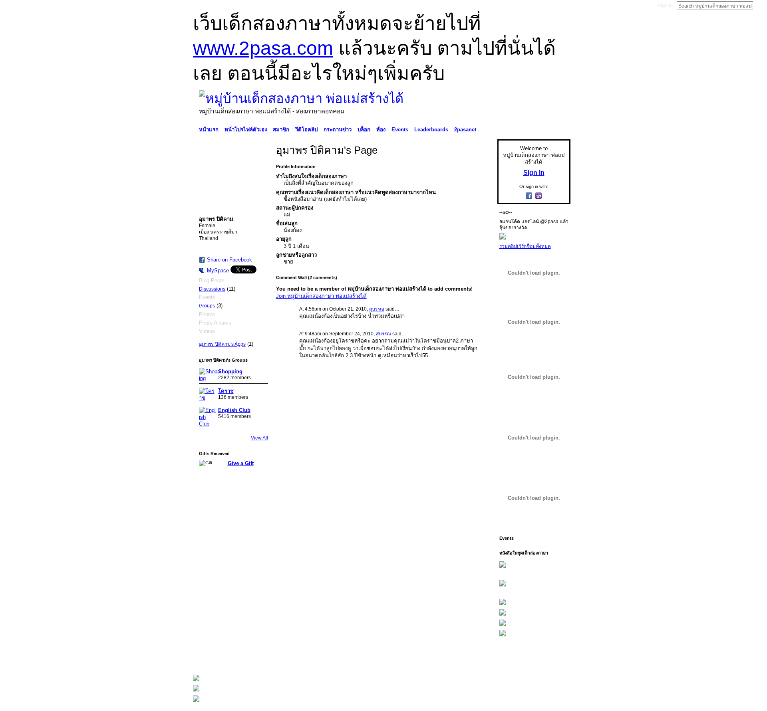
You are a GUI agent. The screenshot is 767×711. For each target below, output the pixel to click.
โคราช (226, 391)
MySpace (218, 270)
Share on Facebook (229, 260)
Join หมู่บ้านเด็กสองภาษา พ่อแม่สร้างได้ (321, 296)
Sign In (665, 5)
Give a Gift (241, 463)
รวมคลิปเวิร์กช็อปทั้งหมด (525, 246)
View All (259, 438)
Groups (207, 306)
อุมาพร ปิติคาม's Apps (222, 344)
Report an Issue (511, 658)
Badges (479, 658)
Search (759, 5)
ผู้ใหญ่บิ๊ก (251, 658)
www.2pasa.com (263, 48)
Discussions (212, 289)
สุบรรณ (376, 309)
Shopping (230, 371)
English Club (234, 410)
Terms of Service (552, 658)
